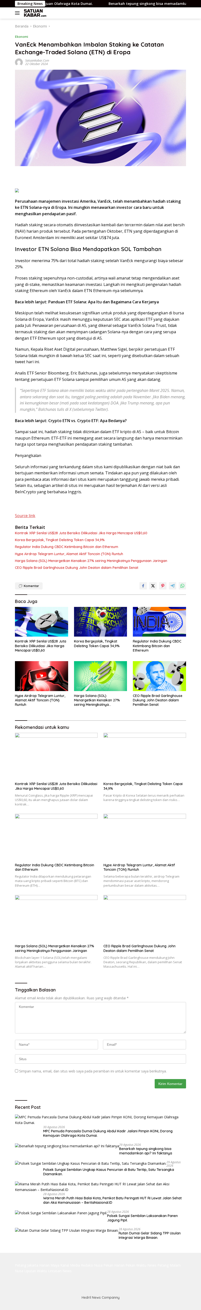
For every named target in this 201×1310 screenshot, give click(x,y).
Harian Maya (49, 1265)
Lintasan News (60, 1271)
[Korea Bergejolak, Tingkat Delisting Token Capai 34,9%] (100, 622)
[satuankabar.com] (34, 13)
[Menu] (18, 13)
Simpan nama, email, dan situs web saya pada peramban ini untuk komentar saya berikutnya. (93, 1071)
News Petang (158, 1265)
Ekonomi (21, 36)
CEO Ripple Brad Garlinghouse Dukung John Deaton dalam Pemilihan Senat (76, 567)
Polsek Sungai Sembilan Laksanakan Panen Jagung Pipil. (142, 1218)
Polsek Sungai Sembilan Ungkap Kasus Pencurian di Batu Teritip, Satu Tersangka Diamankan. (108, 1171)
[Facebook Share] (143, 585)
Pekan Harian (114, 1265)
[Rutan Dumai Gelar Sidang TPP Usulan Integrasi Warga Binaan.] (67, 1230)
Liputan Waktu (35, 1271)
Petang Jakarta (26, 1265)
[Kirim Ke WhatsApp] (182, 585)
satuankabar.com (37, 60)
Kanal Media (70, 1265)
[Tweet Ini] (153, 585)
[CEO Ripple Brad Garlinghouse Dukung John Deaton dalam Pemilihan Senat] (159, 676)
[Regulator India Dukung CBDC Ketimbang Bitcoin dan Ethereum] (159, 622)
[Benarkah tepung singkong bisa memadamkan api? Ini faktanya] (67, 1146)
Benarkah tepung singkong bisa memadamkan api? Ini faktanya (134, 3)
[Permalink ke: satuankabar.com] (19, 62)
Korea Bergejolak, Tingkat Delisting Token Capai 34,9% (60, 540)
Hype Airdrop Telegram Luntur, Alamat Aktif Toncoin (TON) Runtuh (69, 554)
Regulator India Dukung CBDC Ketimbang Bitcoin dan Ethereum (66, 547)
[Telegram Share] (172, 585)
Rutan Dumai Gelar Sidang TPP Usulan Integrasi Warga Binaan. (150, 1235)
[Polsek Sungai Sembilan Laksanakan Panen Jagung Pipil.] (61, 1213)
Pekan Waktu (136, 1265)
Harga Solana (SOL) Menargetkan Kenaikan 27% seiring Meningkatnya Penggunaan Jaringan (91, 561)
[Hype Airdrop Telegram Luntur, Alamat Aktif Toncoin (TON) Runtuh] (41, 676)
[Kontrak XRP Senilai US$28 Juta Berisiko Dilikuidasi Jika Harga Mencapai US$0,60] (41, 622)
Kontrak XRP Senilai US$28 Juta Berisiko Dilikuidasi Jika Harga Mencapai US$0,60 (81, 533)
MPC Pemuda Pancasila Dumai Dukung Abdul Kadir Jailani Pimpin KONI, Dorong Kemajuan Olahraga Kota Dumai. (108, 1133)
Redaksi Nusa (91, 1265)
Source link (25, 515)
